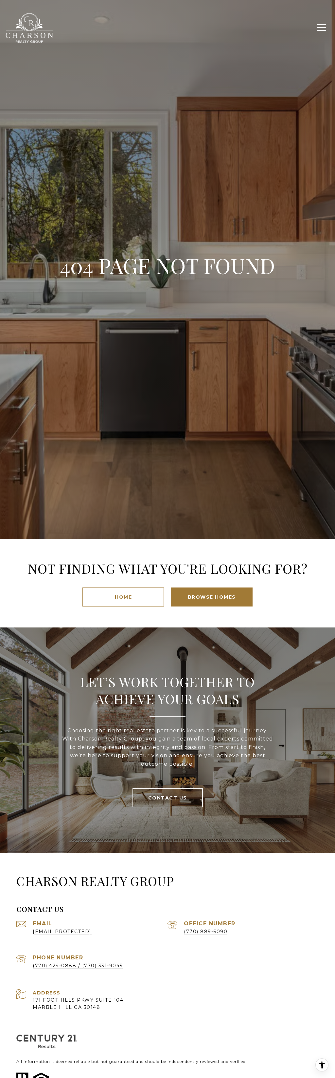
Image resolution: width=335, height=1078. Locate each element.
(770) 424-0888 (54, 966)
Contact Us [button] (167, 798)
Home (123, 597)
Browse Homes (212, 597)
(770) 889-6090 (205, 931)
